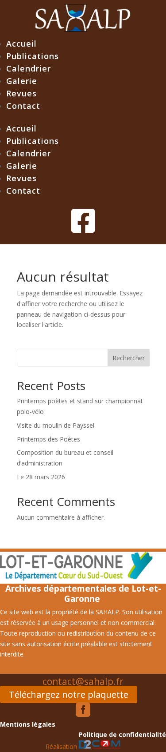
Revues (21, 93)
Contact (23, 105)
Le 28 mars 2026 (41, 477)
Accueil (21, 43)
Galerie (21, 81)
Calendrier (28, 68)
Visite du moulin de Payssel (55, 425)
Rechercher (128, 358)
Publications (32, 56)
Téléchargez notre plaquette (68, 694)
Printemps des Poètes (48, 439)
